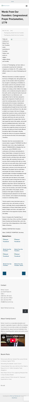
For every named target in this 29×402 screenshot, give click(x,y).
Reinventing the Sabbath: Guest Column (11, 363)
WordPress (14, 397)
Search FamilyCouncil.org (7, 308)
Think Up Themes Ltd (15, 396)
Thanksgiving (7, 32)
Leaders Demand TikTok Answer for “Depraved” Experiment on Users (13, 378)
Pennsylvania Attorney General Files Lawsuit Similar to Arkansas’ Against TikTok (14, 360)
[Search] (25, 311)
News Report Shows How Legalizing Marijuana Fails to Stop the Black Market (14, 373)
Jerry (11, 30)
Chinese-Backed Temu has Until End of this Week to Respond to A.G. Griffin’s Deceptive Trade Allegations (14, 368)
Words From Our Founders (17, 32)
